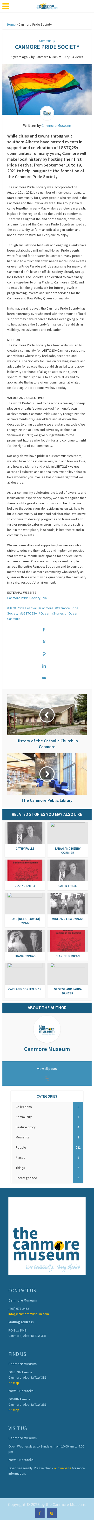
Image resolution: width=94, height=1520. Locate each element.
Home (11, 24)
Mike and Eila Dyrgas (67, 919)
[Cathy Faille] (24, 833)
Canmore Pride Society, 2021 (28, 598)
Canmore (46, 608)
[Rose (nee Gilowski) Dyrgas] (24, 903)
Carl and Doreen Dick (24, 989)
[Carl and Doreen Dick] (24, 973)
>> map (13, 1410)
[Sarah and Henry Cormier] (67, 833)
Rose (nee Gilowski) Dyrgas (25, 921)
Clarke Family (24, 886)
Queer (45, 613)
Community (47, 40)
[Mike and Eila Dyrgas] (67, 903)
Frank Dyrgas (24, 956)
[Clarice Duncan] (67, 940)
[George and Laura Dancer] (67, 973)
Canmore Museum (48, 57)
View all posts (47, 1068)
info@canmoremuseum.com (28, 1314)
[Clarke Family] (24, 870)
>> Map (13, 1383)
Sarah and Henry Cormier (68, 851)
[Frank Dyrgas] (24, 940)
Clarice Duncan (67, 956)
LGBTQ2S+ (29, 613)
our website (62, 1468)
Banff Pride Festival (23, 608)
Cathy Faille (25, 849)
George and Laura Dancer (68, 991)
